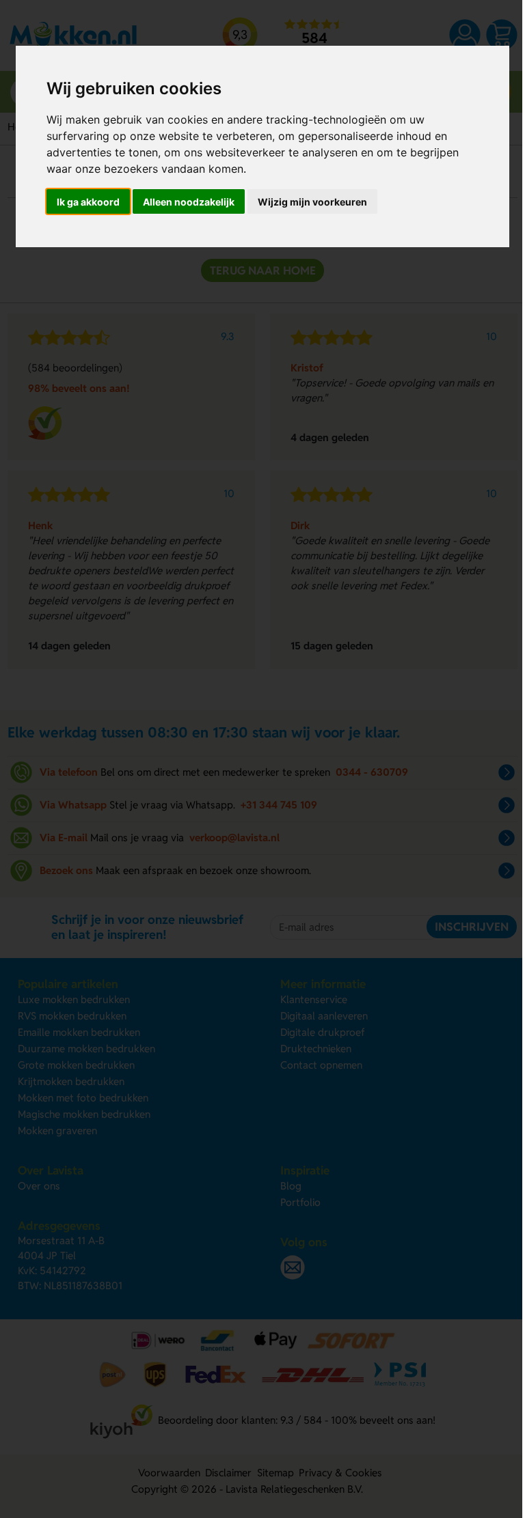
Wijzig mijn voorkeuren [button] (312, 202)
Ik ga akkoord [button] (88, 202)
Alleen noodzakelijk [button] (188, 202)
